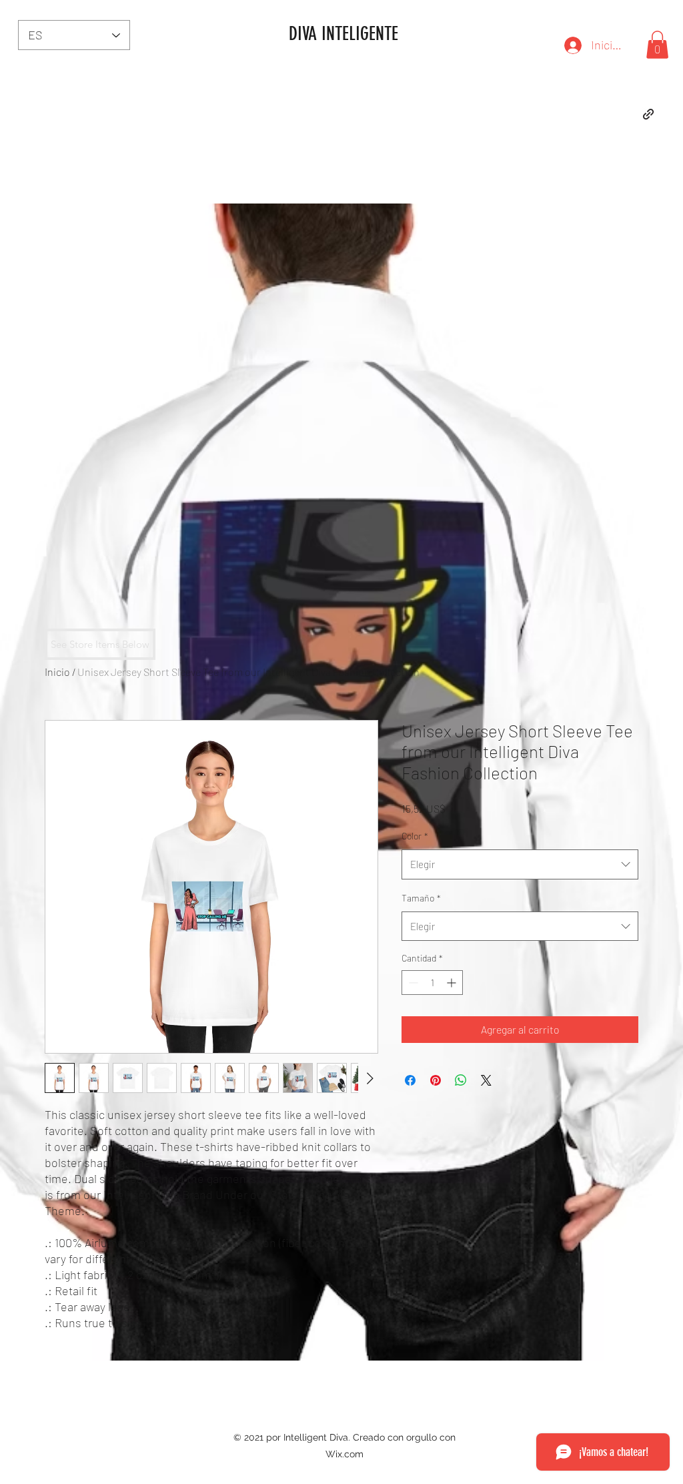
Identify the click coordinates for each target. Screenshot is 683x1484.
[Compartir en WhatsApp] (461, 1080)
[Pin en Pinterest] (436, 1080)
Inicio (57, 671)
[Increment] (452, 982)
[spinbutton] (432, 982)
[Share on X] (486, 1080)
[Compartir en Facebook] (410, 1080)
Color (415, 835)
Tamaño (421, 897)
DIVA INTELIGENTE (343, 34)
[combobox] (520, 864)
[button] (657, 45)
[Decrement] (412, 982)
